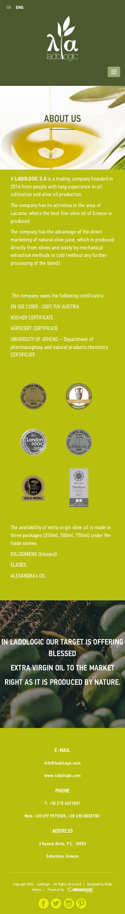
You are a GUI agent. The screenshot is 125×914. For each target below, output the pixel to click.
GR (9, 7)
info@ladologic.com (62, 763)
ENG (20, 7)
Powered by (57, 890)
